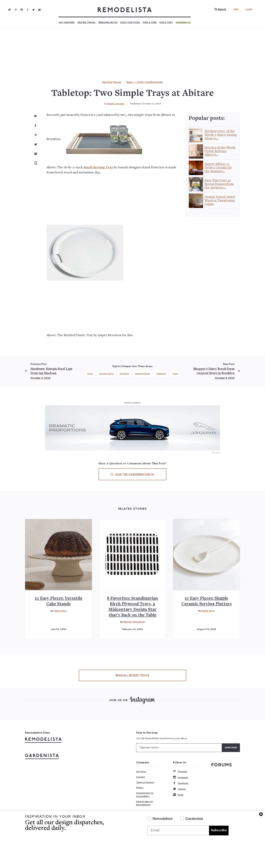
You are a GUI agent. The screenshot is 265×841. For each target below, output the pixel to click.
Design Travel (87, 22)
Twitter (182, 789)
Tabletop (161, 373)
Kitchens (124, 373)
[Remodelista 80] (15, 9)
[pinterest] (35, 135)
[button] (219, 9)
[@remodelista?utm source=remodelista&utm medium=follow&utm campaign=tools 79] (9, 9)
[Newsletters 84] (39, 9)
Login (249, 9)
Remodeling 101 (108, 22)
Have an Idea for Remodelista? (144, 803)
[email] (35, 153)
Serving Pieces (111, 82)
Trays (90, 373)
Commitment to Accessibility (144, 794)
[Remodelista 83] (33, 9)
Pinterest (182, 771)
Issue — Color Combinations (144, 82)
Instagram (183, 777)
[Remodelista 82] (27, 9)
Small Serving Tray (98, 167)
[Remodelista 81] (21, 9)
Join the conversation (134, 474)
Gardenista (183, 22)
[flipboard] (35, 116)
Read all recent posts (132, 675)
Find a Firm (150, 22)
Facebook (183, 783)
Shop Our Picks (130, 22)
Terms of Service (145, 782)
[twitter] (35, 144)
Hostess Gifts (106, 373)
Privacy (139, 787)
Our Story (166, 22)
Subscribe (219, 830)
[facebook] (35, 125)
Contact (140, 777)
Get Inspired (67, 22)
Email (180, 795)
